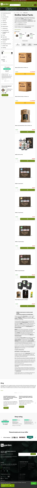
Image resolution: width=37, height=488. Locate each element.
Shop (20, 2)
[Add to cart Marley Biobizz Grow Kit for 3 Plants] (27, 306)
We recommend (18, 44)
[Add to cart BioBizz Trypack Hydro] (27, 190)
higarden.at (22, 478)
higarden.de (23, 477)
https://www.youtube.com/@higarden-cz (7, 471)
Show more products (25, 40)
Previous (1, 437)
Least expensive (23, 44)
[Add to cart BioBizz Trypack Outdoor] (27, 248)
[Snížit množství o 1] (16, 132)
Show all (2, 390)
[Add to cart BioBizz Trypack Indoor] (27, 219)
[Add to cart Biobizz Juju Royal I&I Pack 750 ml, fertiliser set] (27, 132)
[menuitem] (7, 13)
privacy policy (3, 454)
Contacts (35, 2)
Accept (34, 483)
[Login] (33, 5)
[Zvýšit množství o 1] (19, 132)
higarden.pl (22, 480)
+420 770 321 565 (6, 469)
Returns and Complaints (23, 464)
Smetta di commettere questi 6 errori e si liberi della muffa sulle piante (25, 397)
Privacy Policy (30, 466)
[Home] (14, 12)
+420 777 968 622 (8, 91)
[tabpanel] (10, 402)
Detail (25, 73)
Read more (6, 407)
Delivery (25, 2)
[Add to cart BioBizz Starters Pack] (27, 161)
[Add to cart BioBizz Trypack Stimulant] (27, 277)
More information (8, 483)
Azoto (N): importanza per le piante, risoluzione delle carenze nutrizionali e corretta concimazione (10, 398)
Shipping (21, 467)
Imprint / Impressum (31, 463)
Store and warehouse (31, 467)
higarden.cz (23, 475)
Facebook (1, 471)
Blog (22, 2)
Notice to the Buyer (22, 466)
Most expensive (29, 44)
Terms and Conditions (31, 464)
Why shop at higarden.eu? (23, 463)
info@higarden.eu (9, 89)
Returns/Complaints (30, 2)
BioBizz (5, 61)
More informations (18, 29)
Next (35, 437)
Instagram (4, 471)
